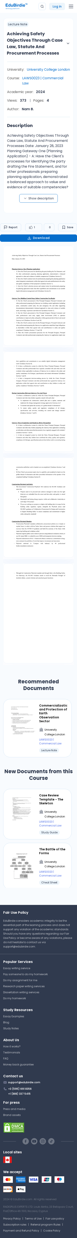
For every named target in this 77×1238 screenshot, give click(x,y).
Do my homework (14, 998)
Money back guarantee (18, 1064)
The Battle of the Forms (52, 851)
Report (13, 227)
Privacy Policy (12, 1218)
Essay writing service (16, 968)
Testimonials (11, 1052)
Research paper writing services (24, 986)
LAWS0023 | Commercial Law (42, 81)
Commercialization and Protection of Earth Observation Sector (53, 713)
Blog (6, 1022)
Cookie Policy (51, 1230)
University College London (48, 69)
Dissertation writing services (21, 992)
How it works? (12, 1046)
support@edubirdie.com (19, 946)
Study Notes (11, 1028)
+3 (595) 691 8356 (20, 1089)
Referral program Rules (46, 1224)
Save (70, 227)
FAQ (5, 1058)
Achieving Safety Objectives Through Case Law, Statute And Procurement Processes (35, 43)
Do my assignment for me (20, 980)
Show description (41, 198)
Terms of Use (33, 1218)
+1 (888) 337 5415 (19, 1094)
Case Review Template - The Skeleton (51, 799)
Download (41, 238)
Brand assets (12, 1115)
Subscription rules (15, 1224)
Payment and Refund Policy (21, 1230)
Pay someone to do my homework (25, 974)
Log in (57, 6)
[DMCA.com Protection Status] (38, 1127)
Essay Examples (13, 1016)
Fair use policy (55, 1218)
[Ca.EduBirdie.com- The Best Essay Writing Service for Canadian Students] (7, 1162)
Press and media (14, 1109)
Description (20, 125)
